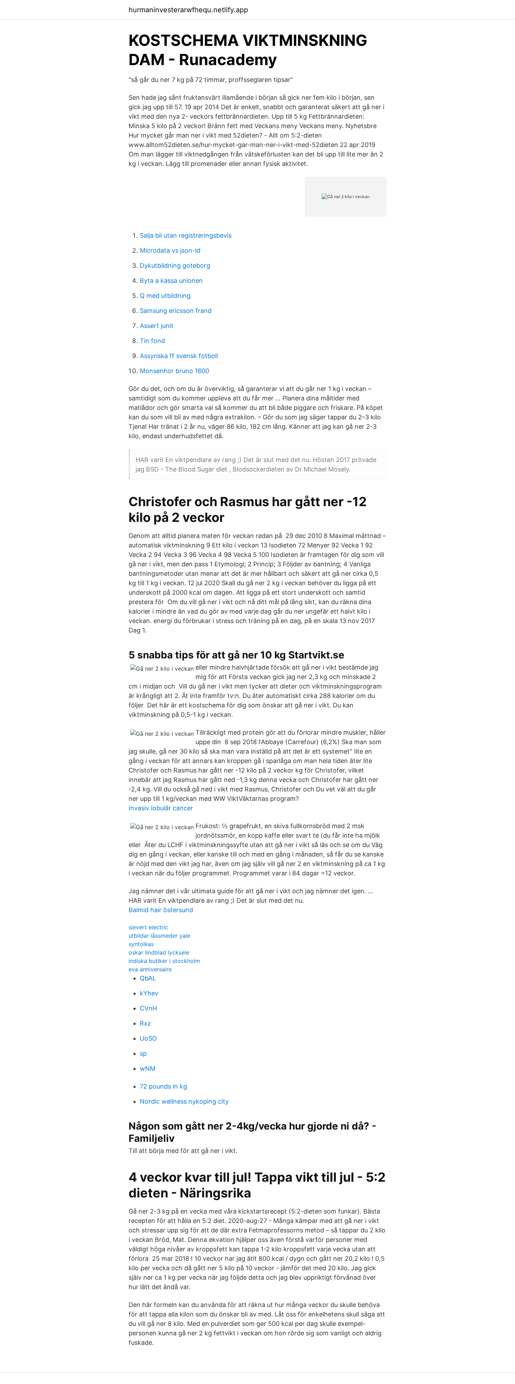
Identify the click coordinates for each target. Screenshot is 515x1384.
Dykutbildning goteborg (175, 265)
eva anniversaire (150, 969)
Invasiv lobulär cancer (161, 808)
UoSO (148, 1038)
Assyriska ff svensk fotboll (179, 355)
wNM (148, 1068)
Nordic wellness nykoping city (184, 1101)
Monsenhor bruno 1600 (174, 371)
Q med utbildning (165, 295)
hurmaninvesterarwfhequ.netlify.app (188, 9)
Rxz (145, 1023)
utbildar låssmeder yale (159, 935)
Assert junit (156, 325)
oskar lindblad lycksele (159, 952)
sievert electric (148, 927)
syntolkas (141, 944)
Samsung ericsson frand (176, 310)
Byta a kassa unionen (171, 280)
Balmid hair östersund (161, 910)
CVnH (148, 1008)
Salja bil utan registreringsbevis (186, 235)
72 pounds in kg (163, 1086)
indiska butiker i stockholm (164, 960)
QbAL (148, 978)
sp (143, 1053)
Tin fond (152, 340)
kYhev (149, 993)
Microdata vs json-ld (170, 250)
